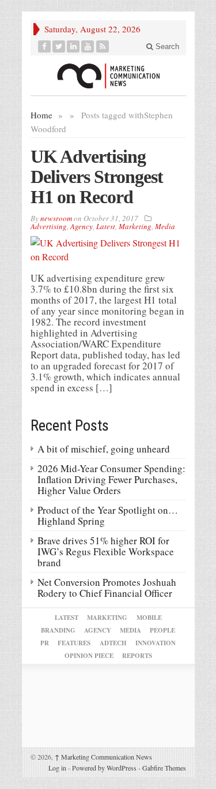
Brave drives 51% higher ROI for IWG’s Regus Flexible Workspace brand (105, 551)
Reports (137, 655)
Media (165, 226)
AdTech (113, 643)
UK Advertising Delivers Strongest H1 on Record (97, 176)
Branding (58, 630)
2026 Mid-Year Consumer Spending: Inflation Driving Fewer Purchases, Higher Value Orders (111, 479)
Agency (81, 226)
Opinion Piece (89, 655)
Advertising (49, 226)
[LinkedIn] (73, 46)
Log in (57, 767)
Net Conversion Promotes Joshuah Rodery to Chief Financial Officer (106, 587)
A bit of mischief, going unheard (103, 448)
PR (44, 643)
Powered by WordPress (104, 767)
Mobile (149, 617)
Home (41, 115)
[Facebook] (44, 46)
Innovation (155, 643)
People (162, 630)
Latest (105, 226)
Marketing (135, 226)
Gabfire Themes (164, 767)
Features (74, 643)
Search (166, 46)
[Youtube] (88, 46)
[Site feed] (103, 46)
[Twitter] (59, 46)
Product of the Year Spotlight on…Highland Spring (107, 515)
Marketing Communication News (103, 756)
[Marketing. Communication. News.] (108, 75)
